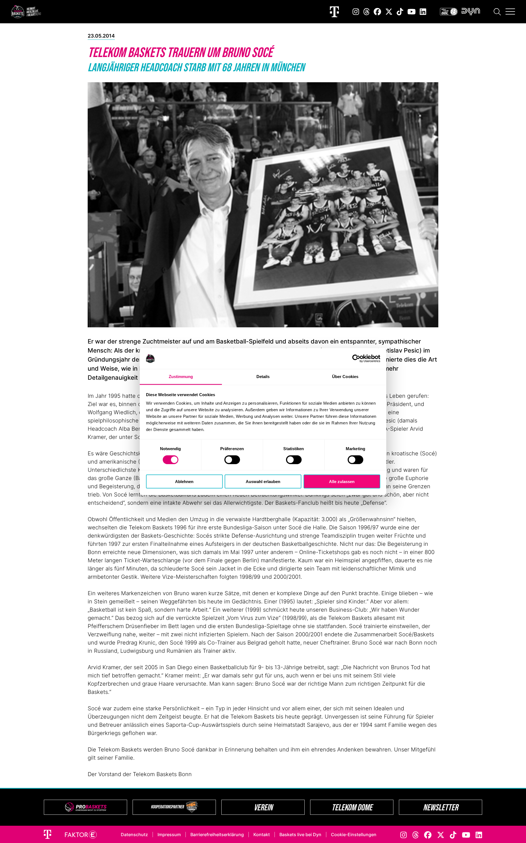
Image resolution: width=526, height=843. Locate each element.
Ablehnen (184, 481)
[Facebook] (377, 11)
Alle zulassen (342, 481)
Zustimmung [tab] (181, 376)
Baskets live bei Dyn (300, 834)
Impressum (169, 834)
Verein (263, 807)
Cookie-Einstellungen (353, 834)
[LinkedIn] (423, 11)
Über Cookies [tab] (345, 376)
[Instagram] (356, 11)
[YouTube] (411, 11)
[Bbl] (449, 11)
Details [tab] (263, 376)
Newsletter (440, 807)
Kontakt (261, 834)
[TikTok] (400, 11)
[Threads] (366, 11)
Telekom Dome (351, 807)
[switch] (232, 459)
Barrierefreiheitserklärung (217, 834)
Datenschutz (134, 834)
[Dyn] (471, 11)
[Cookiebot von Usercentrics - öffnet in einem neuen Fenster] (356, 358)
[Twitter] (389, 11)
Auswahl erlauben (263, 481)
